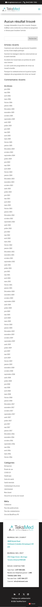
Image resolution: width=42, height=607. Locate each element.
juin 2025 (7, 129)
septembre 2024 (9, 155)
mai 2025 (7, 132)
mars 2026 (7, 99)
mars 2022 (7, 242)
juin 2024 (7, 162)
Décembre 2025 (9, 109)
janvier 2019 (8, 364)
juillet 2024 (8, 159)
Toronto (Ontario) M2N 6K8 (16, 560)
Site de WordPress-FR (11, 514)
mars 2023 (7, 205)
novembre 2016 (9, 437)
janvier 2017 (8, 431)
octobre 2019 (8, 338)
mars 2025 (7, 139)
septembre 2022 (9, 222)
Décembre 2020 (9, 291)
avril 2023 (7, 202)
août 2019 (7, 344)
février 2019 (8, 361)
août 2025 (7, 122)
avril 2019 (7, 358)
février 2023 (8, 208)
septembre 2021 (9, 261)
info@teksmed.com (14, 2)
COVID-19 (7, 472)
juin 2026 (7, 89)
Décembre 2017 (9, 404)
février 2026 (8, 102)
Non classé (7, 492)
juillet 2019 (8, 348)
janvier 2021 (8, 288)
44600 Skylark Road (13, 541)
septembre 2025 (9, 119)
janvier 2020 (8, 328)
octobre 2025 (8, 116)
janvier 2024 (8, 175)
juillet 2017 (8, 421)
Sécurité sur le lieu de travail (14, 496)
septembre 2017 (9, 414)
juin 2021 (7, 271)
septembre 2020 (9, 301)
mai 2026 (7, 92)
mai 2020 (7, 315)
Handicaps (7, 476)
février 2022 (8, 245)
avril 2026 (7, 96)
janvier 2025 (8, 145)
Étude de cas (8, 469)
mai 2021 (7, 275)
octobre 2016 (8, 440)
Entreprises (8, 466)
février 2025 (8, 142)
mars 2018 (7, 394)
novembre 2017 (9, 407)
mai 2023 (7, 198)
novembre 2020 (9, 295)
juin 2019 (7, 351)
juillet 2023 (8, 192)
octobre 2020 (8, 298)
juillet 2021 (8, 268)
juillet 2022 (8, 228)
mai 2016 (7, 447)
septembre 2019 (9, 341)
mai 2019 (7, 354)
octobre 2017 (8, 411)
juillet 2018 (8, 381)
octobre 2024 (8, 152)
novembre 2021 (9, 255)
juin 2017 (7, 424)
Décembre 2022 (9, 215)
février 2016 (8, 457)
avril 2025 (7, 135)
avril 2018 (7, 391)
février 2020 (8, 324)
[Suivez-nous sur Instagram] (28, 594)
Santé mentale (9, 482)
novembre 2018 (9, 367)
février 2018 (8, 397)
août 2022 (7, 225)
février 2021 (8, 285)
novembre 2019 (9, 334)
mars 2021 (7, 281)
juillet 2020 (8, 308)
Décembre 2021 (9, 252)
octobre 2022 (8, 218)
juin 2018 (7, 384)
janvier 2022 (8, 248)
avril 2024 (7, 169)
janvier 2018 (8, 401)
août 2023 (7, 188)
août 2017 (7, 417)
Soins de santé (9, 479)
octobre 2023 (8, 185)
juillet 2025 (8, 125)
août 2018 (7, 377)
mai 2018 (7, 387)
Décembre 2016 (9, 434)
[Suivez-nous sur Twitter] (24, 594)
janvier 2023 (8, 212)
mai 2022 (7, 235)
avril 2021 (7, 278)
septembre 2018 (9, 374)
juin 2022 (7, 232)
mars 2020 (7, 321)
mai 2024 (7, 165)
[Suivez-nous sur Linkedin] (14, 594)
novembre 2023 (9, 182)
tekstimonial (8, 489)
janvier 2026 (8, 106)
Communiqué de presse (12, 486)
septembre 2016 (9, 444)
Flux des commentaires (12, 511)
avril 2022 (7, 238)
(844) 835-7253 (31, 2)
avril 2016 (7, 450)
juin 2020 (7, 311)
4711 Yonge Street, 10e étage (17, 557)
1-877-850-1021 (20, 570)
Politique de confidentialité (21, 598)
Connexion (7, 504)
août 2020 (7, 304)
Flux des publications (11, 508)
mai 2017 (7, 427)
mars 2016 (7, 454)
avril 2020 (7, 318)
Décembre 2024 (9, 149)
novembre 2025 (9, 112)
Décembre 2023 (9, 179)
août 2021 (7, 265)
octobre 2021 (8, 258)
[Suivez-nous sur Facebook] (19, 594)
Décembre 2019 (9, 331)
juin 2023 (7, 195)
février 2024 (8, 172)
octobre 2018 (8, 371)
